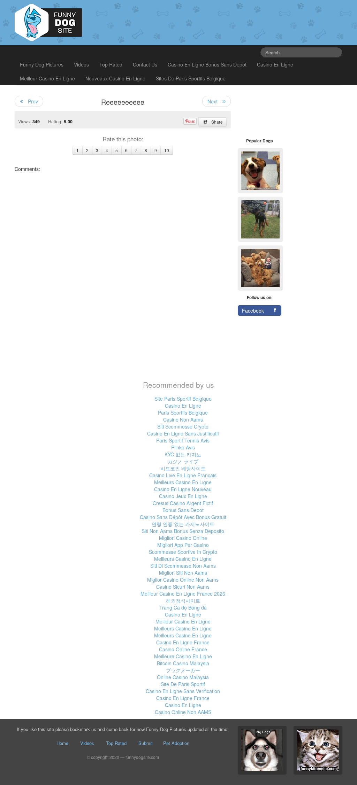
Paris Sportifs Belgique (183, 412)
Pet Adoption (176, 743)
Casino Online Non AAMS (183, 711)
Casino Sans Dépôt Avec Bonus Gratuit (183, 516)
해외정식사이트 (183, 600)
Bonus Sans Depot (183, 510)
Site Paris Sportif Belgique (183, 398)
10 (166, 150)
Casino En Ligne (275, 64)
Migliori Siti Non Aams (183, 572)
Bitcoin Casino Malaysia (183, 663)
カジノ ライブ (183, 461)
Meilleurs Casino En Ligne (183, 482)
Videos (81, 64)
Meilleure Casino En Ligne (183, 656)
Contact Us (145, 64)
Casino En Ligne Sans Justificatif (183, 433)
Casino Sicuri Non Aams (183, 586)
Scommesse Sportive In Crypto (183, 551)
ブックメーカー (183, 670)
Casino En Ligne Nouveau (183, 489)
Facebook (253, 310)
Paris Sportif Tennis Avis (183, 440)
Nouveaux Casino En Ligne (115, 78)
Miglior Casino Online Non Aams (183, 579)
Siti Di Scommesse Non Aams (183, 565)
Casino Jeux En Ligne (183, 496)
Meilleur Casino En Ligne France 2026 (182, 593)
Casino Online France (183, 649)
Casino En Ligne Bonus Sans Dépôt (207, 64)
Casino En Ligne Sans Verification (183, 691)
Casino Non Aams (183, 419)
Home (62, 743)
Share (217, 122)
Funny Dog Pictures (41, 64)
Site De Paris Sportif (183, 684)
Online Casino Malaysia (183, 677)
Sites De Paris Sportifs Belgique (191, 78)
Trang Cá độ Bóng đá (183, 607)
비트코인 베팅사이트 (183, 468)
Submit (145, 743)
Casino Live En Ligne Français (183, 475)
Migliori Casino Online (183, 537)
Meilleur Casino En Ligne (47, 78)
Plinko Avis (183, 447)
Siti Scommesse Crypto (182, 426)
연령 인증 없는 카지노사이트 (183, 523)
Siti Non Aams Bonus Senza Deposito (183, 530)
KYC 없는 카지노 (183, 454)
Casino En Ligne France (183, 642)
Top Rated (110, 64)
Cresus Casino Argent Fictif (183, 503)
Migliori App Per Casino (183, 544)
